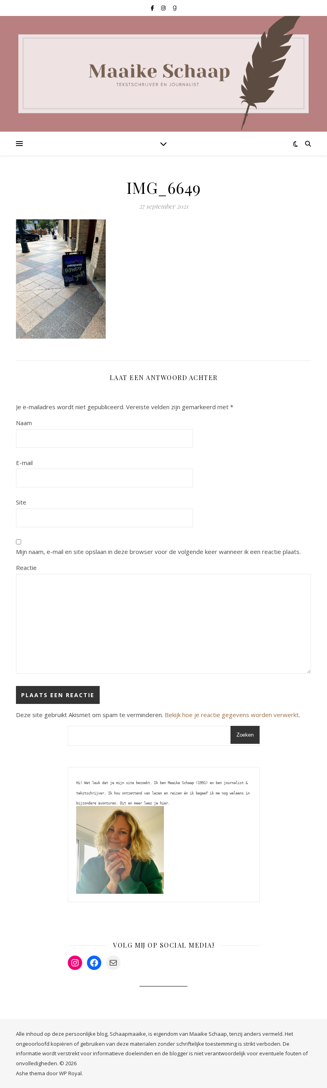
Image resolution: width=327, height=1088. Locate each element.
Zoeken (245, 735)
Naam (24, 423)
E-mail (24, 463)
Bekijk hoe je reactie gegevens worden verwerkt (232, 715)
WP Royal (70, 1073)
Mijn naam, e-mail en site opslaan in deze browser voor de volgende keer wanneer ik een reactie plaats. (158, 552)
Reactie (26, 568)
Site (21, 502)
